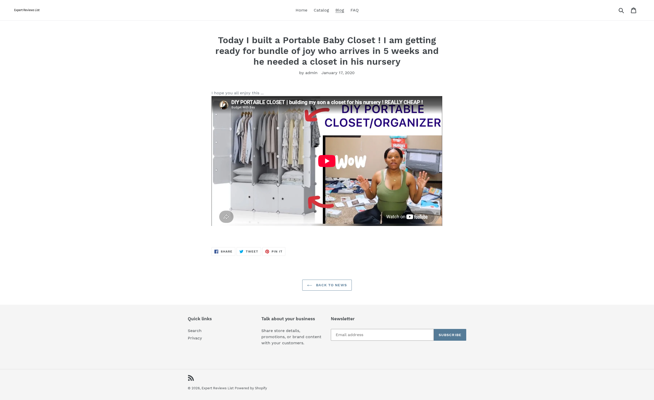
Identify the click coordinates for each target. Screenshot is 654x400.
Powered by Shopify (251, 388)
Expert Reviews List (217, 388)
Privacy (195, 338)
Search (195, 330)
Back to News (331, 285)
